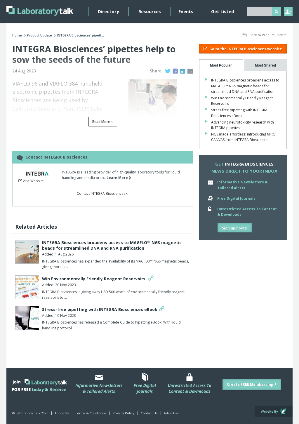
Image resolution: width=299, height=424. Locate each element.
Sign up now (233, 228)
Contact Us (149, 413)
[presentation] (221, 65)
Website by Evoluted (274, 411)
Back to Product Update (268, 35)
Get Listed (222, 11)
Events (185, 11)
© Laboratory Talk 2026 (30, 413)
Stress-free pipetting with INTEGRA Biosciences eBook (99, 309)
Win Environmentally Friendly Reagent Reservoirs (94, 278)
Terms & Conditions (90, 413)
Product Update (39, 35)
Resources (149, 11)
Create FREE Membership (250, 384)
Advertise (171, 413)
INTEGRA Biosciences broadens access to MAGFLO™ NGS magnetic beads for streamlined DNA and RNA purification (112, 245)
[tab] (221, 65)
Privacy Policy (123, 413)
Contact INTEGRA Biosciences (101, 193)
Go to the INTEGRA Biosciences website (245, 48)
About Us (62, 413)
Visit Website (33, 180)
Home (17, 35)
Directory (108, 11)
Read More (101, 121)
